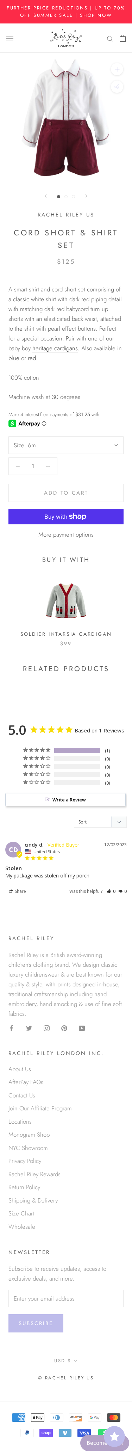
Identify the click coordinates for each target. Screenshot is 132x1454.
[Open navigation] (9, 38)
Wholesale (21, 1226)
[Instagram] (47, 1027)
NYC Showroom (28, 1148)
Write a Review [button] (69, 800)
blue (13, 358)
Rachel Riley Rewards (34, 1174)
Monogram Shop (29, 1134)
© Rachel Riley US (66, 1377)
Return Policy (24, 1187)
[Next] (87, 196)
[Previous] (45, 196)
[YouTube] (82, 1027)
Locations (20, 1121)
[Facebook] (11, 1027)
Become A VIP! (105, 1443)
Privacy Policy (24, 1161)
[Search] (110, 38)
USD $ (62, 1360)
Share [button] (20, 891)
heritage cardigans (55, 348)
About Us (19, 1069)
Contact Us (21, 1095)
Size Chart (21, 1213)
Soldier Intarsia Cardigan (66, 634)
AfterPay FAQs (25, 1082)
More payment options (66, 534)
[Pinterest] (64, 1027)
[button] (111, 891)
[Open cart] (123, 37)
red (32, 358)
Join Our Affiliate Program (40, 1108)
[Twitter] (29, 1027)
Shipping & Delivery (33, 1200)
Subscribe (36, 1323)
